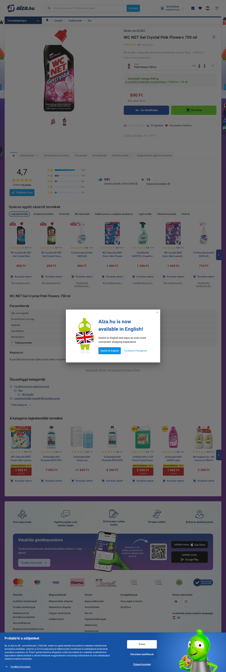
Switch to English (109, 350)
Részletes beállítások (142, 654)
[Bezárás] (157, 312)
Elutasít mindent (142, 664)
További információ (20, 666)
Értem (142, 644)
